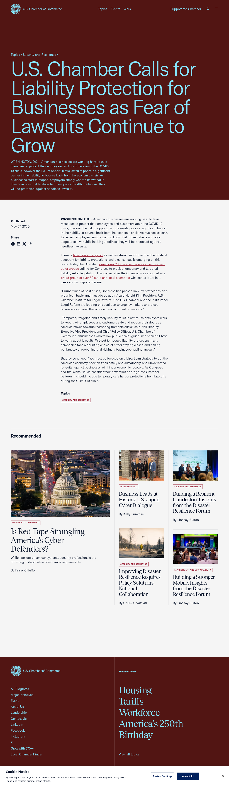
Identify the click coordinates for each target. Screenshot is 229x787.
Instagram (18, 736)
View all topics (129, 754)
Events (115, 9)
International (128, 487)
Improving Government (25, 523)
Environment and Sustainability (192, 570)
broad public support (88, 255)
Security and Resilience (39, 55)
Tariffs (131, 701)
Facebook (18, 730)
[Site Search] (208, 9)
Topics (102, 9)
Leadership (19, 712)
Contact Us (18, 719)
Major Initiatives (22, 695)
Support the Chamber (185, 9)
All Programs (20, 689)
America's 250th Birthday (151, 729)
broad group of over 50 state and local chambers (95, 278)
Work (127, 9)
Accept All (188, 776)
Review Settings (162, 776)
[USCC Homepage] (35, 671)
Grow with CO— (22, 748)
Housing (135, 690)
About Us (17, 707)
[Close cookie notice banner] (223, 776)
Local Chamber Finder (26, 754)
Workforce (139, 712)
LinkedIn (17, 724)
